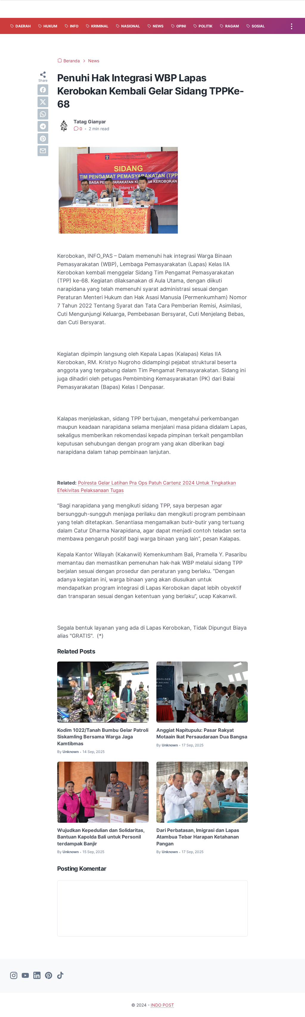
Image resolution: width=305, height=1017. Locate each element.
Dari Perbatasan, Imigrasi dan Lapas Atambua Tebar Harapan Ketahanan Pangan (197, 837)
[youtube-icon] (25, 976)
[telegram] (43, 126)
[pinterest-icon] (48, 976)
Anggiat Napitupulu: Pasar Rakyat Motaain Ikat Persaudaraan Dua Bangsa (201, 733)
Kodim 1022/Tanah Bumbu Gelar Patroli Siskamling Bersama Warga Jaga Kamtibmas (102, 736)
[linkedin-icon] (37, 976)
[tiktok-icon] (60, 976)
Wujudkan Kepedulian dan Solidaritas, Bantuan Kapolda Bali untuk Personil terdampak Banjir (100, 837)
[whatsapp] (43, 114)
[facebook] (43, 89)
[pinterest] (43, 138)
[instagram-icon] (13, 976)
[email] (43, 150)
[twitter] (43, 102)
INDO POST (162, 1004)
